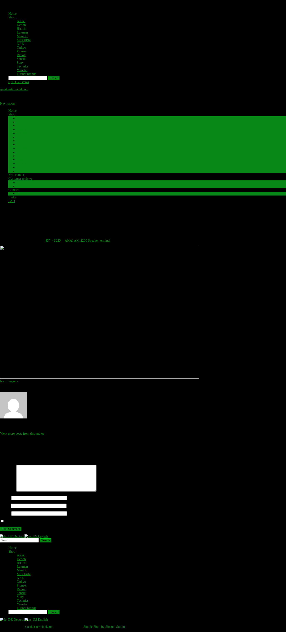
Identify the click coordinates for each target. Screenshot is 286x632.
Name (5, 498)
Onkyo (21, 47)
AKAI (21, 21)
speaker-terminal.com (14, 89)
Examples (23, 186)
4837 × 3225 (52, 240)
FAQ (11, 201)
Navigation (7, 103)
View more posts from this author (22, 433)
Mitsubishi (24, 40)
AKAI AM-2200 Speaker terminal (87, 240)
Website (5, 513)
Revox (21, 55)
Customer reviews (20, 178)
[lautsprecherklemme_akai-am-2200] (99, 377)
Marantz (22, 36)
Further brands (26, 74)
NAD (20, 43)
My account (16, 174)
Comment (7, 490)
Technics (22, 66)
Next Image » (9, 381)
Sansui (21, 59)
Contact (13, 190)
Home (12, 13)
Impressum (24, 193)
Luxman (22, 32)
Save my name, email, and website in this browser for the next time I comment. (57, 521)
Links (12, 197)
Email (5, 505)
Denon (21, 25)
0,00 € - (18, 82)
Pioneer (22, 51)
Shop (11, 17)
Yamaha (22, 70)
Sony (20, 62)
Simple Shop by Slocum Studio (104, 626)
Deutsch (18, 536)
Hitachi (21, 28)
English (42, 536)
